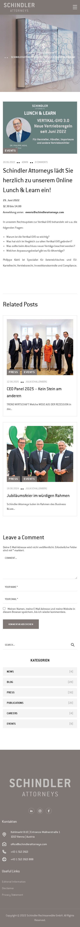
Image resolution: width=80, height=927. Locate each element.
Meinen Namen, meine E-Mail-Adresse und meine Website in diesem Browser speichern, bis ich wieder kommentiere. (39, 610)
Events (10, 150)
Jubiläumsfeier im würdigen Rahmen (38, 495)
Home (29, 53)
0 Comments (41, 162)
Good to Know (46, 53)
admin (25, 162)
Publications (15, 703)
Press (13, 372)
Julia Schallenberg (36, 381)
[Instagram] (40, 811)
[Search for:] (40, 644)
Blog (10, 682)
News (10, 671)
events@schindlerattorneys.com (44, 212)
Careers (12, 713)
